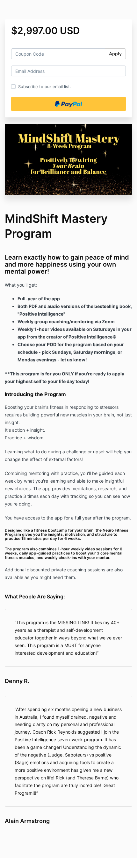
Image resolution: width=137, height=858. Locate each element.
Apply (115, 53)
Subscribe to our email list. (44, 86)
